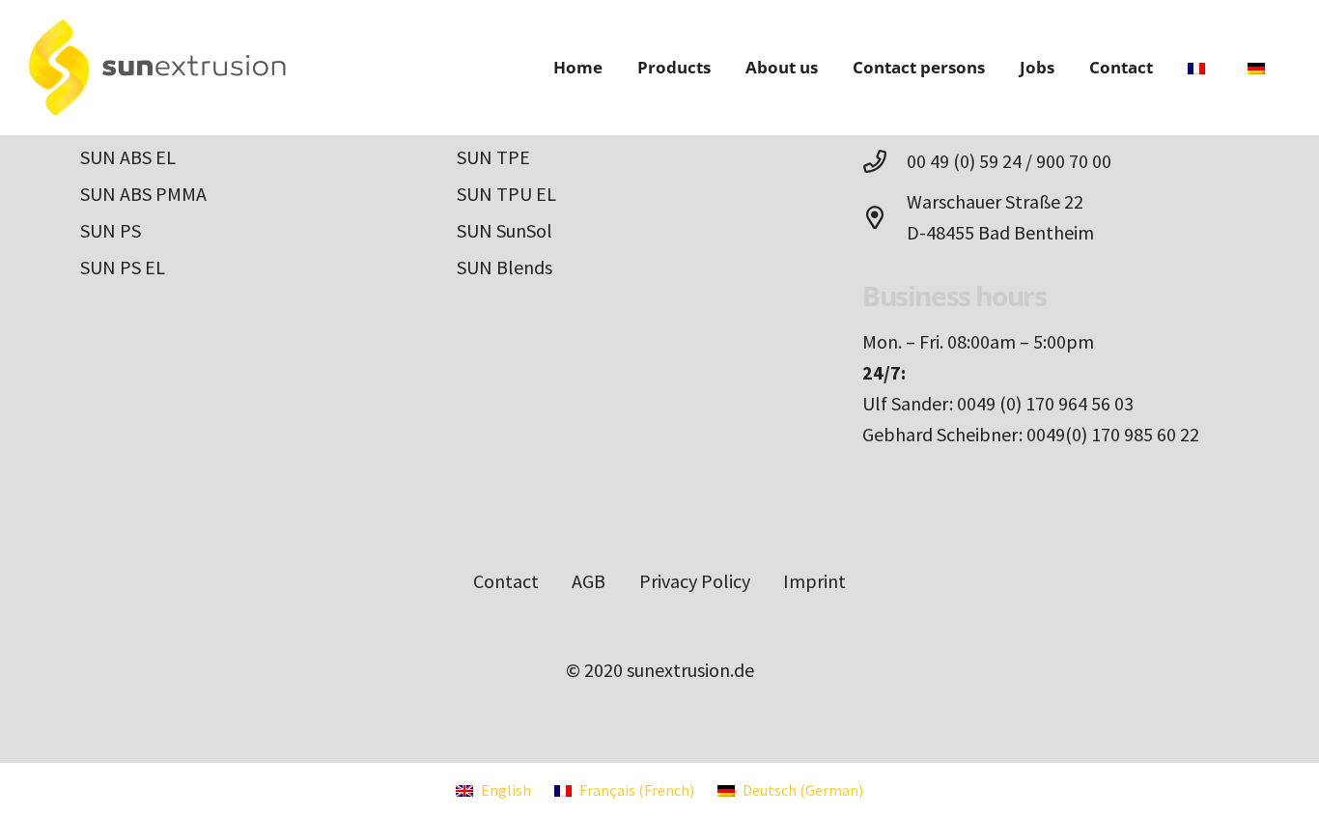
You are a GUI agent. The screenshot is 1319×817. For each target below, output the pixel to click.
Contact (506, 581)
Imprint (814, 581)
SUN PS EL (122, 267)
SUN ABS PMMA (143, 194)
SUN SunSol (504, 230)
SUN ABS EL (128, 157)
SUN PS (110, 230)
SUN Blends (504, 267)
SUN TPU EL (506, 194)
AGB (588, 581)
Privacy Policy (694, 581)
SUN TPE (493, 157)
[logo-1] (157, 67)
